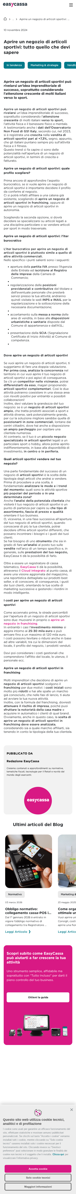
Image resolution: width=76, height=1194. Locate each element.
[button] (71, 1109)
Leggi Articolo (16, 931)
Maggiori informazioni (38, 1186)
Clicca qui (58, 1154)
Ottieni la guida (38, 997)
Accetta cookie (38, 1168)
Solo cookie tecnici (38, 1177)
